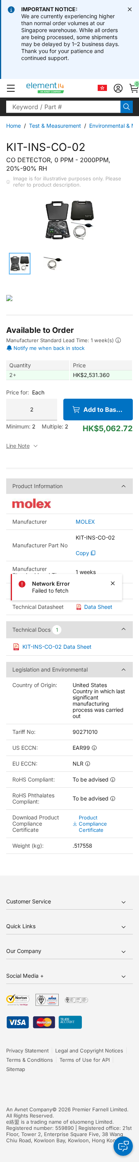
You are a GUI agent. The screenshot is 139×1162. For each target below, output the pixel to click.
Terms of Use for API (84, 1060)
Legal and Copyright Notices (89, 1050)
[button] (10, 88)
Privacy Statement (27, 1050)
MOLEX (85, 522)
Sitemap (15, 1069)
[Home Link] (60, 88)
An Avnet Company (29, 1109)
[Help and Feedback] (123, 1146)
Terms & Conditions (29, 1060)
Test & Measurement (55, 125)
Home (13, 125)
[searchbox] (63, 107)
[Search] (126, 107)
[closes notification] (129, 9)
